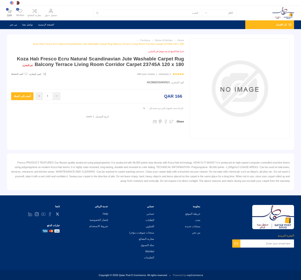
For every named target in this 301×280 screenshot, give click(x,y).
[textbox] (151, 12)
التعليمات (149, 257)
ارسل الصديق (155, 121)
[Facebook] (50, 214)
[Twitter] (56, 213)
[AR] (17, 3)
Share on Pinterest (160, 121)
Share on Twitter (171, 121)
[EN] (11, 3)
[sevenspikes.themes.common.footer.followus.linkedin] (30, 214)
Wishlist (149, 251)
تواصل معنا (27, 24)
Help (105, 213)
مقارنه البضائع (34, 15)
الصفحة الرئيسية (46, 24)
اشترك (236, 243)
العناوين (150, 226)
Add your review (146, 74)
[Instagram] (37, 214)
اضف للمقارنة (35, 74)
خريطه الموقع (192, 213)
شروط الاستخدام (98, 226)
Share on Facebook (166, 121)
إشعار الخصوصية (99, 219)
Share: (180, 121)
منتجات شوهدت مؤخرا (141, 232)
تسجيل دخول (51, 15)
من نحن (13, 24)
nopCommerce (195, 275)
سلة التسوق (147, 245)
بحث (97, 12)
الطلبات (149, 220)
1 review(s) (165, 74)
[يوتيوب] (43, 214)
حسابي (150, 213)
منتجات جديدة (192, 226)
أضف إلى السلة (22, 96)
